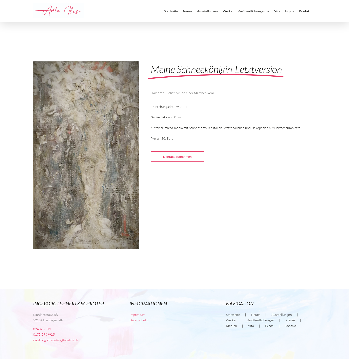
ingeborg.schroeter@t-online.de (55, 340)
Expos (269, 326)
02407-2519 (42, 329)
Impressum (137, 315)
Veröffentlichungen (260, 320)
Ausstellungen (281, 315)
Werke (230, 320)
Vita (251, 326)
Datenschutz (138, 320)
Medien (231, 326)
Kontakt (291, 326)
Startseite (233, 315)
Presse (290, 320)
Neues (255, 315)
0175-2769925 (44, 334)
